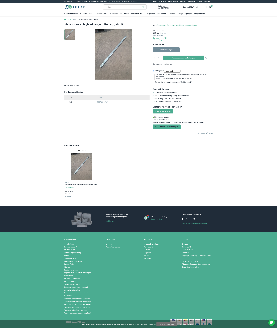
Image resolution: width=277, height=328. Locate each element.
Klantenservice (173, 1)
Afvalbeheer (161, 13)
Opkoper (188, 13)
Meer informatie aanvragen (166, 127)
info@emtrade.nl (193, 267)
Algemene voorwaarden (73, 261)
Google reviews (157, 219)
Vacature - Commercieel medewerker (77, 301)
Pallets (126, 13)
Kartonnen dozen (137, 13)
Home (74, 19)
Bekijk (93, 195)
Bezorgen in (159, 71)
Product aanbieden (71, 270)
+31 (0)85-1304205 (192, 261)
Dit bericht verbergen (167, 324)
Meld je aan (110, 221)
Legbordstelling (70, 281)
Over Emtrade (69, 244)
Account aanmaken (113, 247)
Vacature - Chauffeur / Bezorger (76, 310)
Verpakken (151, 13)
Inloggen (109, 244)
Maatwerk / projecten (72, 278)
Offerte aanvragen (166, 50)
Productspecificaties (71, 85)
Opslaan (202, 133)
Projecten (191, 1)
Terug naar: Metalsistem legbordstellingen (182, 25)
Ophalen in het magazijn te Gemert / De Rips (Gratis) (173, 82)
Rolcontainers (102, 13)
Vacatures (207, 1)
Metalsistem (161, 25)
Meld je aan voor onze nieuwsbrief (194, 224)
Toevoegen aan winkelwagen (183, 58)
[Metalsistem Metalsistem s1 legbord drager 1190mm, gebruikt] (81, 166)
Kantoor (172, 13)
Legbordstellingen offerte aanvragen (77, 273)
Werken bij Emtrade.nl (72, 284)
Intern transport (116, 13)
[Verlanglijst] (206, 7)
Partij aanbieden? (70, 247)
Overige (180, 13)
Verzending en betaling (72, 253)
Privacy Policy (69, 264)
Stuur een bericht (204, 264)
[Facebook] (183, 219)
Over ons (183, 1)
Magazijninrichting (87, 13)
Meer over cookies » (186, 324)
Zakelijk (199, 1)
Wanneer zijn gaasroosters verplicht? (77, 313)
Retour (66, 255)
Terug (68, 19)
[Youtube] (194, 219)
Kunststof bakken (71, 13)
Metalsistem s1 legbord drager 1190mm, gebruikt (81, 184)
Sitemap (67, 267)
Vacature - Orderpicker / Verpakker (77, 307)
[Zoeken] (143, 7)
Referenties (68, 276)
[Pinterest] (190, 219)
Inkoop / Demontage (159, 1)
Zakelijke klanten (70, 258)
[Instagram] (186, 219)
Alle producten (199, 13)
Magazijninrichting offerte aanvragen (77, 304)
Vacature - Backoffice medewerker (77, 299)
